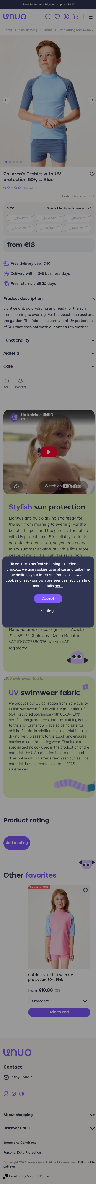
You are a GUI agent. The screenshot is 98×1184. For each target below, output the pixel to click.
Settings (48, 611)
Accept (48, 599)
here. (59, 586)
